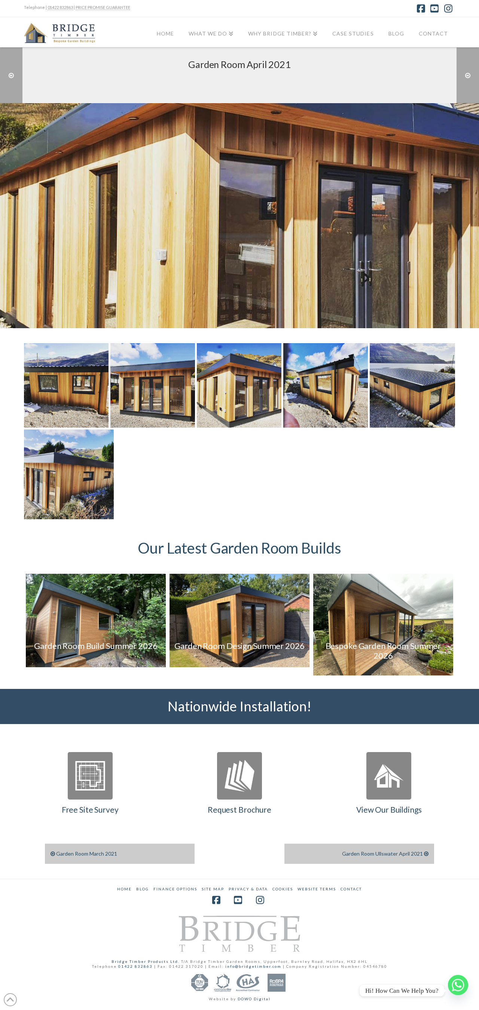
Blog (142, 889)
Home (124, 889)
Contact (351, 889)
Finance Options (175, 889)
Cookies (282, 889)
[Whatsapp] (458, 990)
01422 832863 (60, 7)
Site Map (213, 889)
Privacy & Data (248, 889)
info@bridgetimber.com (253, 966)
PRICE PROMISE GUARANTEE (103, 7)
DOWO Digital (254, 999)
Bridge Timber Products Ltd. (146, 961)
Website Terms (317, 889)
